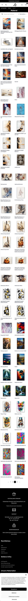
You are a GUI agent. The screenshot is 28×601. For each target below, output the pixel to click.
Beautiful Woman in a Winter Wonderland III (5, 200)
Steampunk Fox (4, 429)
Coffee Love (17, 167)
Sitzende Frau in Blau (19, 116)
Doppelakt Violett (5, 335)
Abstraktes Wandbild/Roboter (19, 477)
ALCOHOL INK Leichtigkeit (7, 49)
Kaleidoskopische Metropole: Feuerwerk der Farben (6, 32)
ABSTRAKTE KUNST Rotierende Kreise (19, 302)
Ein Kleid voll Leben (19, 49)
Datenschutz (14, 599)
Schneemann (4, 184)
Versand (3, 551)
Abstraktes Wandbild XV (20, 445)
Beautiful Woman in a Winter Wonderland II (5, 217)
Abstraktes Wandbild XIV (6, 461)
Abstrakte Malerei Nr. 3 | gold (6, 319)
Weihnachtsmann (19, 184)
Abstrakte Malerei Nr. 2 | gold (20, 319)
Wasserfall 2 (3, 398)
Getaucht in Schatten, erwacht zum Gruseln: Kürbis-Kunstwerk (20, 268)
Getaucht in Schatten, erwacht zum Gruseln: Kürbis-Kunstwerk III (20, 250)
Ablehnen (14, 593)
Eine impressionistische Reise (20, 65)
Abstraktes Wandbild (19, 335)
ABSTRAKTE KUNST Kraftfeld (5, 168)
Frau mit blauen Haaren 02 (6, 117)
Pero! (16, 99)
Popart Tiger (3, 414)
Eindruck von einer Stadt (20, 350)
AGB (2, 545)
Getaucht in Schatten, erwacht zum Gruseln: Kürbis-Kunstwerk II (6, 268)
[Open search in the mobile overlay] (6, 4)
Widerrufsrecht (4, 553)
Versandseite (19, 505)
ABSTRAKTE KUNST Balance (19, 151)
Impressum (3, 549)
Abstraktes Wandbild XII (6, 477)
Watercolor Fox (18, 414)
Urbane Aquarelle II (19, 233)
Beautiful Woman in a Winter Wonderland (19, 217)
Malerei (9, 8)
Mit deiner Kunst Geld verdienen (8, 565)
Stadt (16, 366)
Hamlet (16, 81)
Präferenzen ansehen (14, 596)
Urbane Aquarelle (5, 249)
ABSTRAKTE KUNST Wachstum (5, 134)
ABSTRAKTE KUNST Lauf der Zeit (20, 134)
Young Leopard (4, 350)
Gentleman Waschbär (5, 445)
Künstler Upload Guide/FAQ (7, 567)
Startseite (4, 8)
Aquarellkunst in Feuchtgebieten (4, 100)
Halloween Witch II (5, 285)
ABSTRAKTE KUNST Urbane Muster (5, 302)
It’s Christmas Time (19, 200)
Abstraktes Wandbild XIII (20, 461)
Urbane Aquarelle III (5, 233)
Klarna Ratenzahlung (5, 563)
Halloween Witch (18, 285)
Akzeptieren (14, 589)
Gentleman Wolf (18, 429)
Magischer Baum (18, 382)
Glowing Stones (4, 366)
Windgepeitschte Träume (20, 31)
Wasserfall (17, 398)
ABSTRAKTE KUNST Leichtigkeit (5, 151)
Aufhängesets (4, 561)
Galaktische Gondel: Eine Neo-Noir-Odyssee (6, 65)
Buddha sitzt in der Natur (6, 382)
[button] (26, 574)
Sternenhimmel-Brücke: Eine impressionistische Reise (6, 83)
